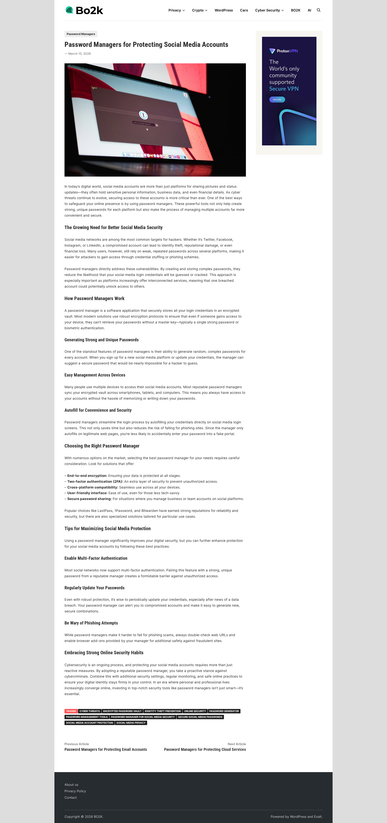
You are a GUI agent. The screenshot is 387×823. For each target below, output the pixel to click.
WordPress (224, 10)
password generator (224, 711)
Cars (244, 10)
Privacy (175, 10)
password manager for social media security (143, 716)
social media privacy (131, 722)
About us (71, 785)
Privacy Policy (75, 791)
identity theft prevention (163, 711)
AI (309, 10)
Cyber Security (267, 10)
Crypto (198, 10)
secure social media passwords (200, 716)
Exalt (318, 817)
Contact (70, 797)
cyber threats (90, 711)
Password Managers (81, 34)
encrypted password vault (122, 711)
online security (195, 711)
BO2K (296, 10)
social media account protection (89, 722)
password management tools (87, 716)
